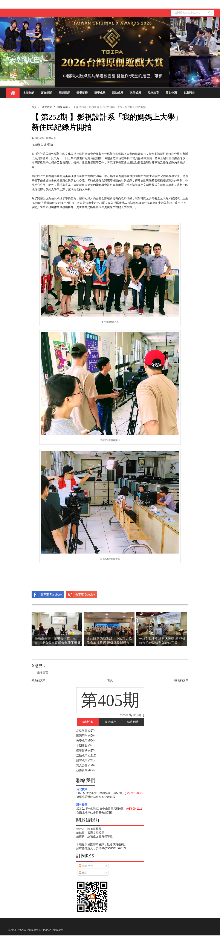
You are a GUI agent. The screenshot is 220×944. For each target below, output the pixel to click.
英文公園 (171, 92)
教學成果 (135, 92)
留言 (84, 872)
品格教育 (153, 92)
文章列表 (189, 92)
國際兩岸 (64, 92)
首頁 (110, 680)
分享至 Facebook (51, 594)
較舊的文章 (181, 680)
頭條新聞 (46, 92)
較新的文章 (39, 680)
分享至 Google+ (85, 594)
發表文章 (87, 865)
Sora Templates (29, 930)
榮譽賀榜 (82, 92)
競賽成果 (99, 92)
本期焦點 (28, 92)
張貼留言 (42, 672)
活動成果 (117, 92)
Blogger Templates (52, 930)
